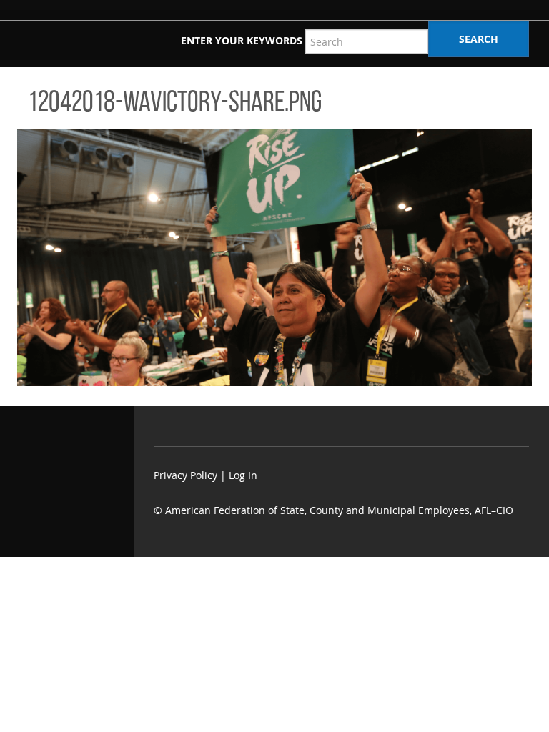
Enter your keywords (241, 40)
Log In (243, 475)
